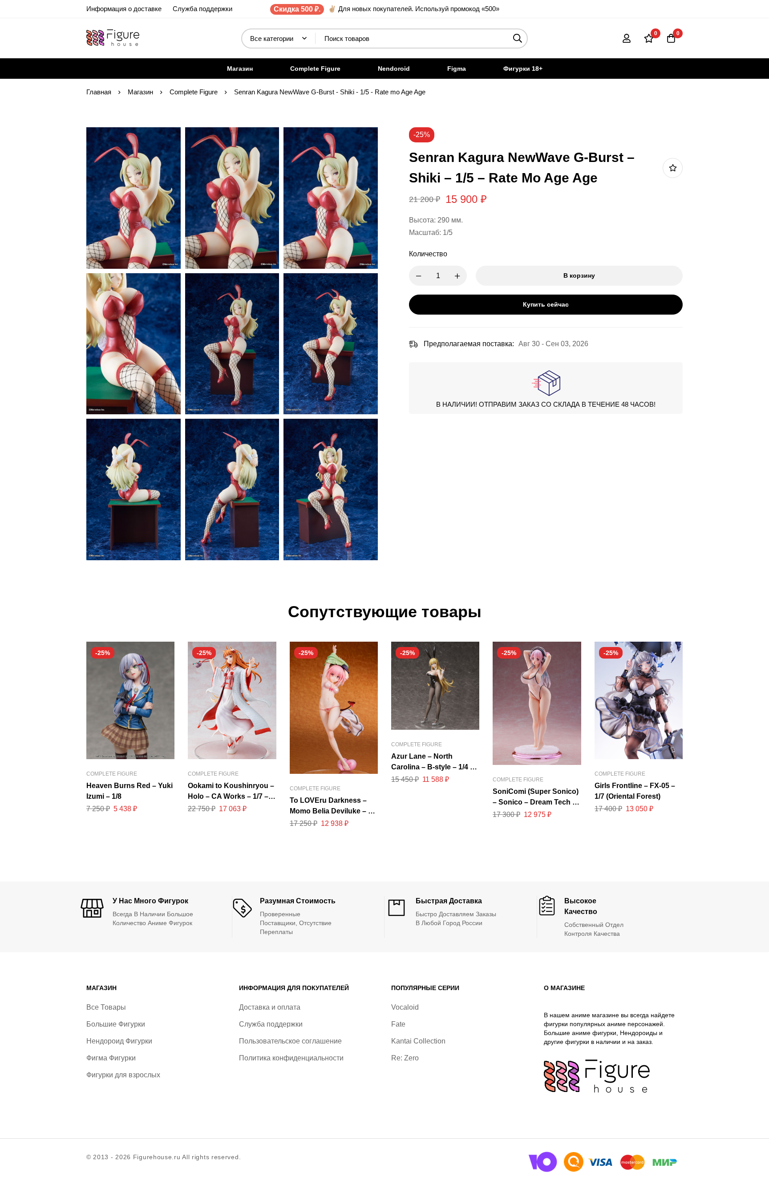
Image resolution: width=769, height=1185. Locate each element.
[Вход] (626, 38)
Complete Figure (194, 92)
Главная (98, 92)
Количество (428, 254)
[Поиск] (518, 38)
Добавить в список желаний (673, 168)
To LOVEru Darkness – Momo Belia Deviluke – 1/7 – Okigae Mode (334, 811)
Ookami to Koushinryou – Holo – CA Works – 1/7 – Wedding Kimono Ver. (231, 796)
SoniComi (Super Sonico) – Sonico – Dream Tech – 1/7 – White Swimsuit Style (536, 802)
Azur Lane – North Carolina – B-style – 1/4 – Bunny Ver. (432, 766)
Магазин (140, 92)
